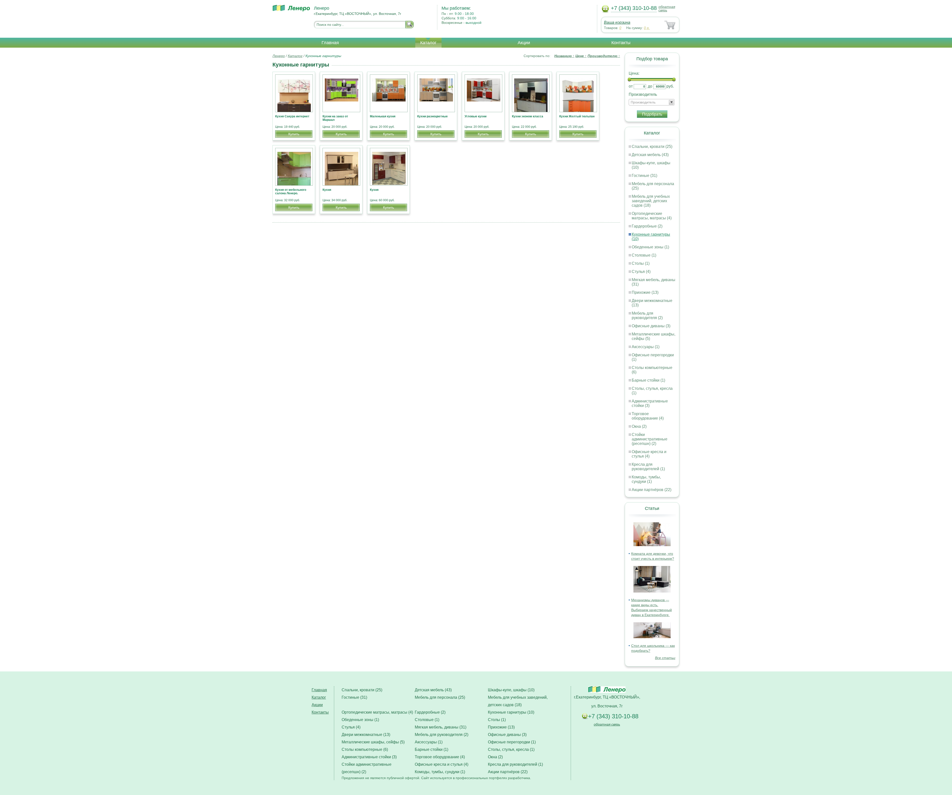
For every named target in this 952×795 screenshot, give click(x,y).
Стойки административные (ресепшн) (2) (649, 439)
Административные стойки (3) (369, 757)
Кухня (327, 190)
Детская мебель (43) (650, 155)
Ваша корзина (617, 22)
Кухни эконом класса (527, 116)
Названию (564, 56)
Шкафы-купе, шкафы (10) (511, 690)
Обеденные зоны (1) (650, 247)
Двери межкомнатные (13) (366, 734)
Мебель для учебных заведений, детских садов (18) (651, 200)
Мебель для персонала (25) (440, 697)
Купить (293, 134)
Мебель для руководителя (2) (647, 315)
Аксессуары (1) (645, 347)
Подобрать (652, 114)
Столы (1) (641, 263)
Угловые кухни (475, 116)
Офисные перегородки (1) (512, 742)
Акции (524, 42)
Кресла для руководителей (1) (648, 466)
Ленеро (278, 56)
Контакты (620, 42)
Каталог (428, 42)
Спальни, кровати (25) (652, 146)
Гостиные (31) (644, 175)
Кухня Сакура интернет (292, 116)
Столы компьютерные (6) (365, 749)
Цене (581, 56)
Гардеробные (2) (647, 226)
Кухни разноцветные (432, 116)
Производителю (604, 56)
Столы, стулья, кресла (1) (511, 749)
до (650, 86)
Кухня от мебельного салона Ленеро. (290, 191)
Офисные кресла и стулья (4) (649, 454)
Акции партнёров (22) (651, 490)
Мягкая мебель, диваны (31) (440, 727)
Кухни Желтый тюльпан (577, 116)
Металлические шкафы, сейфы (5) (373, 742)
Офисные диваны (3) (651, 326)
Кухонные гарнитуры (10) (511, 712)
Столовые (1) (644, 255)
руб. (670, 86)
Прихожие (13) (645, 292)
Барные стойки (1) (648, 380)
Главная (330, 42)
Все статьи (665, 658)
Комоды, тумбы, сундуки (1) (646, 479)
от (631, 86)
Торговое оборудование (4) (648, 416)
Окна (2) (639, 426)
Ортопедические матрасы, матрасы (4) (652, 215)
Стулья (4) (641, 271)
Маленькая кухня (382, 116)
